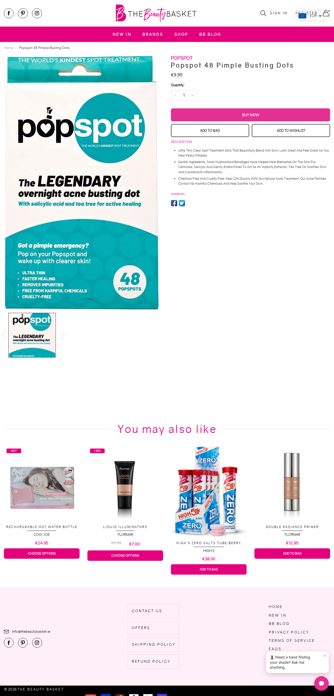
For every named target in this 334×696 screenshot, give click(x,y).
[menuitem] (122, 34)
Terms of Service (292, 640)
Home (276, 606)
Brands (152, 34)
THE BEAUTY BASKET (40, 689)
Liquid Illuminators (42, 527)
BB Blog (210, 34)
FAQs (275, 649)
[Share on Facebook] (174, 203)
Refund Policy (151, 661)
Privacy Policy (289, 632)
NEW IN (122, 34)
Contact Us (147, 610)
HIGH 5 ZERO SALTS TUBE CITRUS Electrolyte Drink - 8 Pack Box (292, 541)
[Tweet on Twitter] (182, 203)
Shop (181, 34)
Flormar (42, 534)
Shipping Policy (153, 644)
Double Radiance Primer (208, 527)
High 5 (125, 551)
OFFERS (141, 627)
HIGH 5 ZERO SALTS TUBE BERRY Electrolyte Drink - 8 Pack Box (125, 543)
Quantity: (177, 85)
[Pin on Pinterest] (190, 203)
